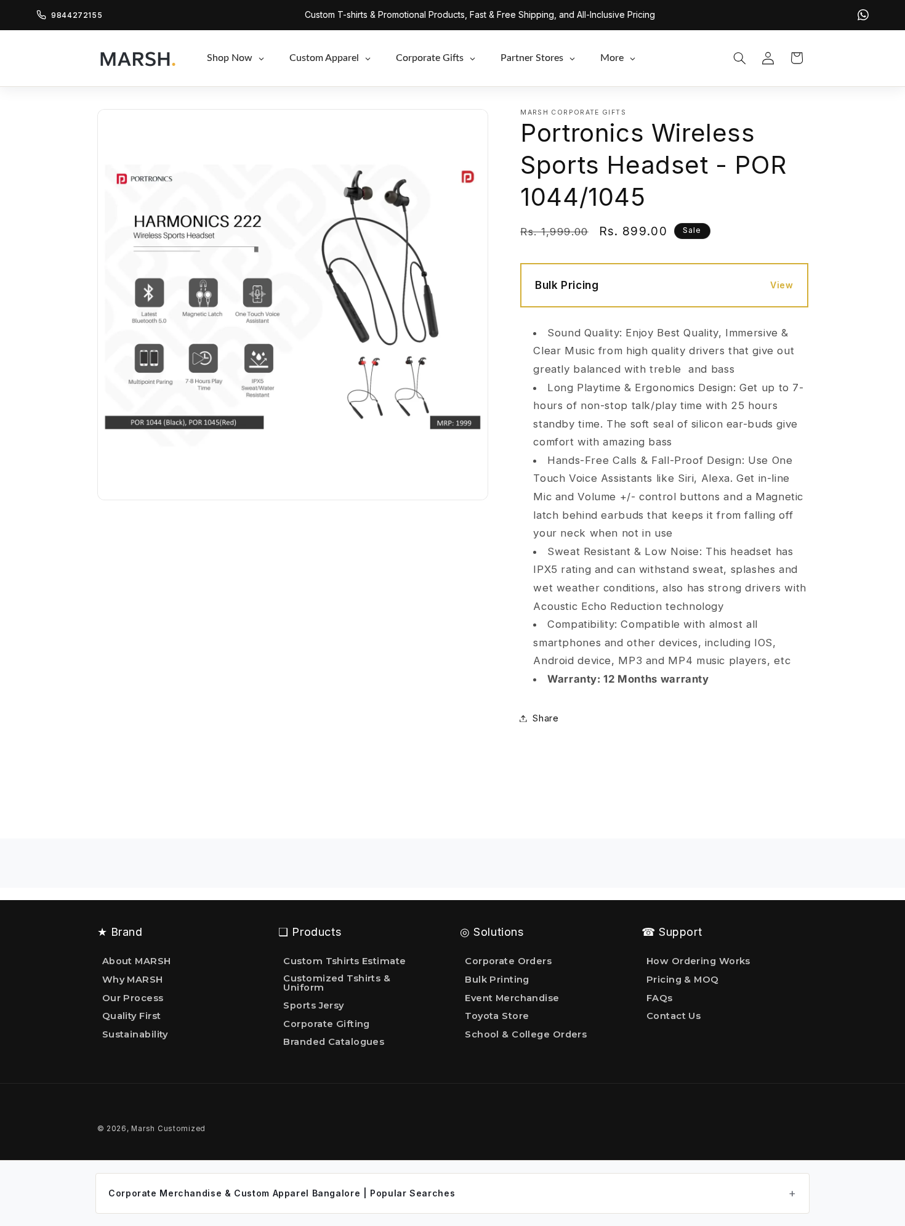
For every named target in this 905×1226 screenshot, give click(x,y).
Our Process (133, 998)
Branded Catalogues (333, 1041)
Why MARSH (132, 979)
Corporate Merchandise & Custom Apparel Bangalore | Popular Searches (281, 1193)
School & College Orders (526, 1034)
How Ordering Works (698, 962)
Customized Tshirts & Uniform (336, 983)
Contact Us (673, 1015)
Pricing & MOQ (682, 979)
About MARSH (136, 962)
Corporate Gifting (326, 1023)
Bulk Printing (497, 979)
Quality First (131, 1015)
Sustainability (135, 1034)
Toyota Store (497, 1015)
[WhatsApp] (863, 14)
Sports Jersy (313, 1005)
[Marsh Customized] (137, 58)
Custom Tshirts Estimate (344, 962)
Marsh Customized (168, 1128)
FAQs (659, 998)
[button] (739, 58)
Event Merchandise (512, 998)
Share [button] (545, 717)
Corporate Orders (508, 962)
